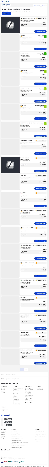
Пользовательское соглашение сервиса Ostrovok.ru (20, 443)
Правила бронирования (16, 440)
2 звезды (3, 392)
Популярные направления (17, 436)
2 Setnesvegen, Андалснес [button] (25, 55)
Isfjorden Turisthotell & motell (27, 315)
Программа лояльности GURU (18, 445)
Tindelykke (22, 297)
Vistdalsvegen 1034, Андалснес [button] (25, 247)
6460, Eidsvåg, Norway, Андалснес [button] (26, 352)
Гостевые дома (16, 399)
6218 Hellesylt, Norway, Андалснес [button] (26, 107)
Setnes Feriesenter (24, 53)
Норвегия (8, 374)
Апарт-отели (15, 398)
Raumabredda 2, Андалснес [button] (25, 212)
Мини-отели (15, 393)
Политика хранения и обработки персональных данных (12, 466)
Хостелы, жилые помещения (16, 391)
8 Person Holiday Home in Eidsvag (27, 280)
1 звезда (3, 394)
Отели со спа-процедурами (28, 391)
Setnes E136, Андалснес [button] (24, 159)
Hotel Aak (22, 35)
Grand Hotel (23, 105)
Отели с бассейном (29, 395)
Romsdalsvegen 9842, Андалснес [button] (26, 37)
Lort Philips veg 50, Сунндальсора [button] (26, 72)
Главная (2, 374)
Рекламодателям (38, 440)
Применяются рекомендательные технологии (34, 466)
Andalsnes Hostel (24, 158)
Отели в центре (4, 409)
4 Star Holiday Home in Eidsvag (27, 227)
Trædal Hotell (23, 70)
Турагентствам (38, 433)
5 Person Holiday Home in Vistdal (27, 262)
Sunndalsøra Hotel (24, 88)
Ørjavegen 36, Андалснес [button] (24, 316)
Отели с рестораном (29, 389)
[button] (6, 5)
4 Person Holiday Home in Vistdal (27, 245)
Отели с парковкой (29, 388)
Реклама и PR (37, 441)
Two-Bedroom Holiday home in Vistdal (27, 18)
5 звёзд (2, 388)
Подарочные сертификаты (17, 447)
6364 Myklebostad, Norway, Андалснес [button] (27, 20)
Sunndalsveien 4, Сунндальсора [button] (26, 90)
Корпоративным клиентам (40, 434)
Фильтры (37, 5)
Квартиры (15, 396)
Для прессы (3, 438)
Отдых (2, 410)
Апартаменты (16, 395)
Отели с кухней (28, 396)
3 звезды (3, 391)
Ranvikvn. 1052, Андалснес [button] (25, 230)
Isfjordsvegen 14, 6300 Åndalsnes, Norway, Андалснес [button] (27, 142)
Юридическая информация (17, 438)
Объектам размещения (39, 431)
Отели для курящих (29, 400)
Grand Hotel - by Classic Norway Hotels (28, 123)
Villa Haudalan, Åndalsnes (26, 140)
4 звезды (3, 389)
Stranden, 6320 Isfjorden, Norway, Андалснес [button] (27, 299)
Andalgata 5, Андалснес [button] (24, 125)
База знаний (14, 431)
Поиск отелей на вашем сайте (40, 437)
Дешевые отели (40, 389)
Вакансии (3, 436)
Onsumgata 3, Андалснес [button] (24, 334)
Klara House (23, 175)
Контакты (3, 434)
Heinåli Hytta (23, 192)
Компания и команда (3, 432)
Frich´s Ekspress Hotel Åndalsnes (27, 210)
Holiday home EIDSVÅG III (26, 350)
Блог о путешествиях (16, 434)
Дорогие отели (40, 388)
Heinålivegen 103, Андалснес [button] (25, 195)
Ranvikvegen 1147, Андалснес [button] (25, 282)
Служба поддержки (16, 433)
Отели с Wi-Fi (28, 393)
